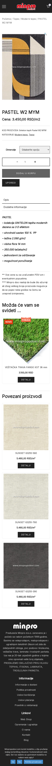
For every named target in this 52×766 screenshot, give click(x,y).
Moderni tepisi (28, 18)
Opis (6, 199)
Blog (26, 740)
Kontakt (26, 734)
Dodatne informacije (15, 207)
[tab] (26, 200)
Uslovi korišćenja (26, 694)
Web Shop (26, 719)
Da (13, 762)
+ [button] (35, 161)
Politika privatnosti (26, 689)
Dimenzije (11, 149)
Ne (19, 762)
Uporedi (11, 183)
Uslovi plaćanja (26, 700)
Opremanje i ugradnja (26, 724)
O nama (26, 729)
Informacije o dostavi (26, 684)
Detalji (26, 379)
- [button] (17, 161)
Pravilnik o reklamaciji (26, 705)
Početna (6, 18)
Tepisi (16, 18)
